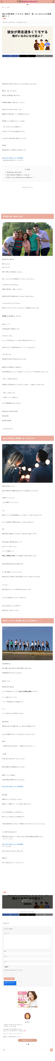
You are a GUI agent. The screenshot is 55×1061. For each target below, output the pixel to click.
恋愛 (5, 18)
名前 (5, 951)
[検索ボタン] (1, 1)
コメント (6, 933)
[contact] (28, 1044)
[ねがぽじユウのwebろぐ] (27, 1)
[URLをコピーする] (44, 56)
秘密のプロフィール (27, 1040)
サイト (5, 961)
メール (5, 956)
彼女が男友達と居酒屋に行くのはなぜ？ (19, 175)
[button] (10, 56)
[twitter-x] (26, 1044)
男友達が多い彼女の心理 (14, 172)
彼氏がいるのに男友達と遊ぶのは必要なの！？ (21, 177)
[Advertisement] (27, 68)
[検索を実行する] (51, 1050)
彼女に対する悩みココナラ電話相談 (12, 158)
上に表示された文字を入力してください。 (14, 970)
